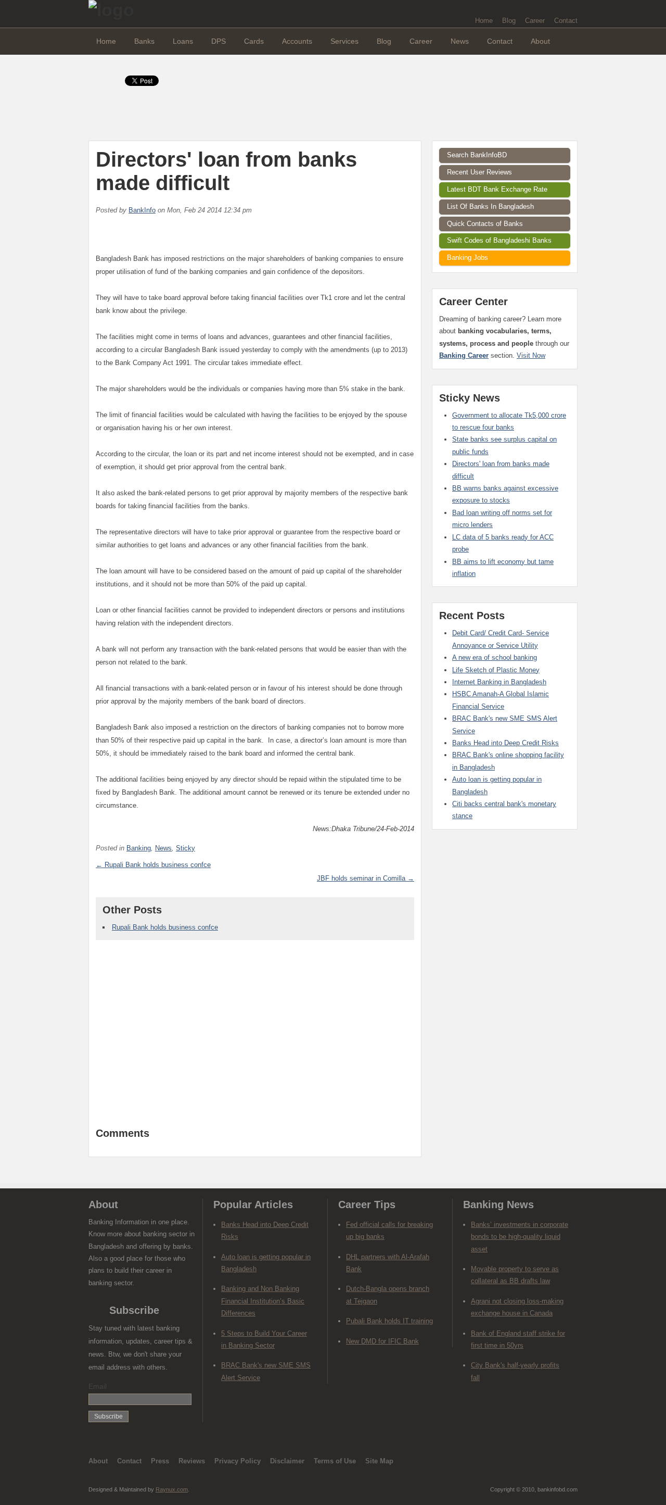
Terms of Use (335, 1461)
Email (97, 1386)
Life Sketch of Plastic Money (496, 670)
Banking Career (464, 355)
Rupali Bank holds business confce (165, 927)
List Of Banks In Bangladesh (490, 206)
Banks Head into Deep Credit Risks (505, 743)
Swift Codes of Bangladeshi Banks (499, 240)
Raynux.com (172, 1489)
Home (484, 20)
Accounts (297, 41)
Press (160, 1461)
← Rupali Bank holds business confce (153, 865)
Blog (509, 20)
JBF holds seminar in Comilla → (365, 878)
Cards (254, 41)
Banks (144, 41)
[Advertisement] (255, 1039)
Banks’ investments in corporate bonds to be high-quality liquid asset (519, 1237)
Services (344, 41)
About (540, 41)
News (460, 41)
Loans (183, 41)
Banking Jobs (467, 257)
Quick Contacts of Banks (485, 224)
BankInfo (142, 210)
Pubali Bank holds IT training (389, 1321)
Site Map (379, 1461)
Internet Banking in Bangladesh (499, 682)
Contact (566, 20)
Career (535, 20)
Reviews (191, 1461)
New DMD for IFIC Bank (382, 1341)
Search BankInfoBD (477, 155)
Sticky (185, 848)
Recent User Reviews (479, 172)
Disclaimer (287, 1461)
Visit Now (531, 355)
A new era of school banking (494, 657)
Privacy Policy (237, 1461)
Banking (138, 848)
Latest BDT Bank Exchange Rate (497, 189)
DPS (218, 41)
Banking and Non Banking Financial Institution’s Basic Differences (262, 1301)
